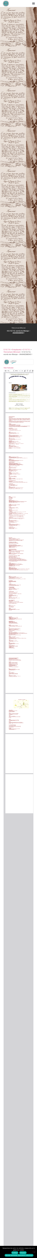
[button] (33, 3)
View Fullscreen (8, 368)
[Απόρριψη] (34, 1252)
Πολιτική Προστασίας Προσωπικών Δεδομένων (19, 1255)
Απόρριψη (23, 1252)
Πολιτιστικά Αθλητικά (18, 328)
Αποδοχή (14, 1252)
